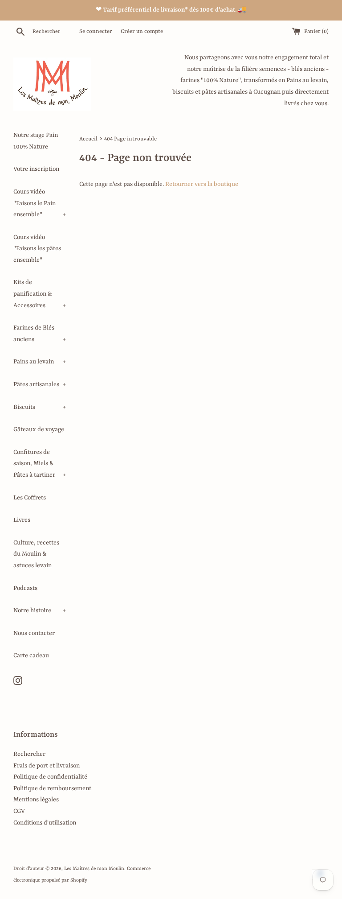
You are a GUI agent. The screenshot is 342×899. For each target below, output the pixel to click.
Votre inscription (36, 169)
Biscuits (39, 407)
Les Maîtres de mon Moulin (94, 868)
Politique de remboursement (52, 788)
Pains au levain (39, 361)
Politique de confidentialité (50, 776)
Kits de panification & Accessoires (39, 294)
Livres (21, 520)
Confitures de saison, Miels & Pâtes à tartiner (39, 463)
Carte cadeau (31, 655)
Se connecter (95, 32)
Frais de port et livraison (46, 765)
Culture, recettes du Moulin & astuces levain (36, 554)
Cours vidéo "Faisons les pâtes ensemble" (37, 249)
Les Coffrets (29, 497)
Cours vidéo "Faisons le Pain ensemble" (39, 203)
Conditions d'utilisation (44, 822)
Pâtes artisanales (39, 384)
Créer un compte (142, 32)
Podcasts (25, 588)
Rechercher (29, 754)
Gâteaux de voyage (38, 429)
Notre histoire (39, 610)
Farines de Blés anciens (39, 333)
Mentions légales (36, 799)
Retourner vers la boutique (201, 184)
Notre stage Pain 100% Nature (35, 141)
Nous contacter (34, 633)
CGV (19, 811)
